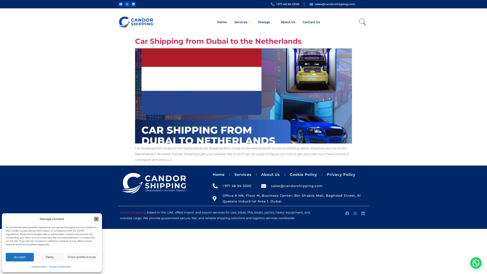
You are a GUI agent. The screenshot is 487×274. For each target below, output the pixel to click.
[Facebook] (120, 4)
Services (240, 22)
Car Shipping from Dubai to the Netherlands (218, 41)
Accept (20, 257)
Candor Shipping (133, 212)
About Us (288, 22)
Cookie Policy (39, 266)
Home (222, 22)
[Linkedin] (133, 4)
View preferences (82, 257)
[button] (96, 219)
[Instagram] (127, 4)
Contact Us (311, 22)
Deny (50, 257)
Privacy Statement (59, 266)
